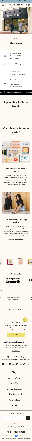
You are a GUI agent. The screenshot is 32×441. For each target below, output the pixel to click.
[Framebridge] (16, 5)
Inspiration (14, 394)
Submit (28, 418)
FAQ (6, 364)
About (14, 405)
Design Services (14, 389)
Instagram (20, 423)
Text (20, 364)
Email (27, 364)
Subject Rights (27, 438)
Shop (14, 372)
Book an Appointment (16, 239)
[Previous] (3, 19)
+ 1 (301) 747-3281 (15, 71)
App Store (21, 426)
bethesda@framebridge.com (18, 74)
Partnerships (14, 399)
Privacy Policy (13, 438)
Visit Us (14, 383)
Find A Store (16, 351)
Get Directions (14, 58)
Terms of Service (5, 438)
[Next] (29, 19)
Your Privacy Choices (22, 435)
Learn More (16, 334)
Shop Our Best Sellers (16, 309)
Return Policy (20, 438)
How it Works (14, 378)
